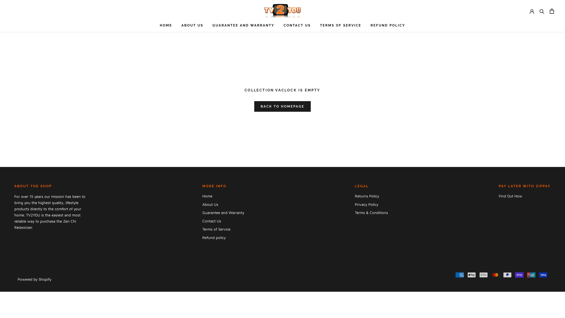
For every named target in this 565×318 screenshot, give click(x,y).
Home (166, 25)
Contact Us (297, 25)
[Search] (542, 11)
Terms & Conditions (371, 212)
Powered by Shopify (34, 279)
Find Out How (510, 196)
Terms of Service (340, 25)
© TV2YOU (27, 272)
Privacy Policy (366, 204)
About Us (192, 25)
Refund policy (388, 25)
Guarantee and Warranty (243, 25)
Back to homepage (282, 106)
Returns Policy (367, 196)
